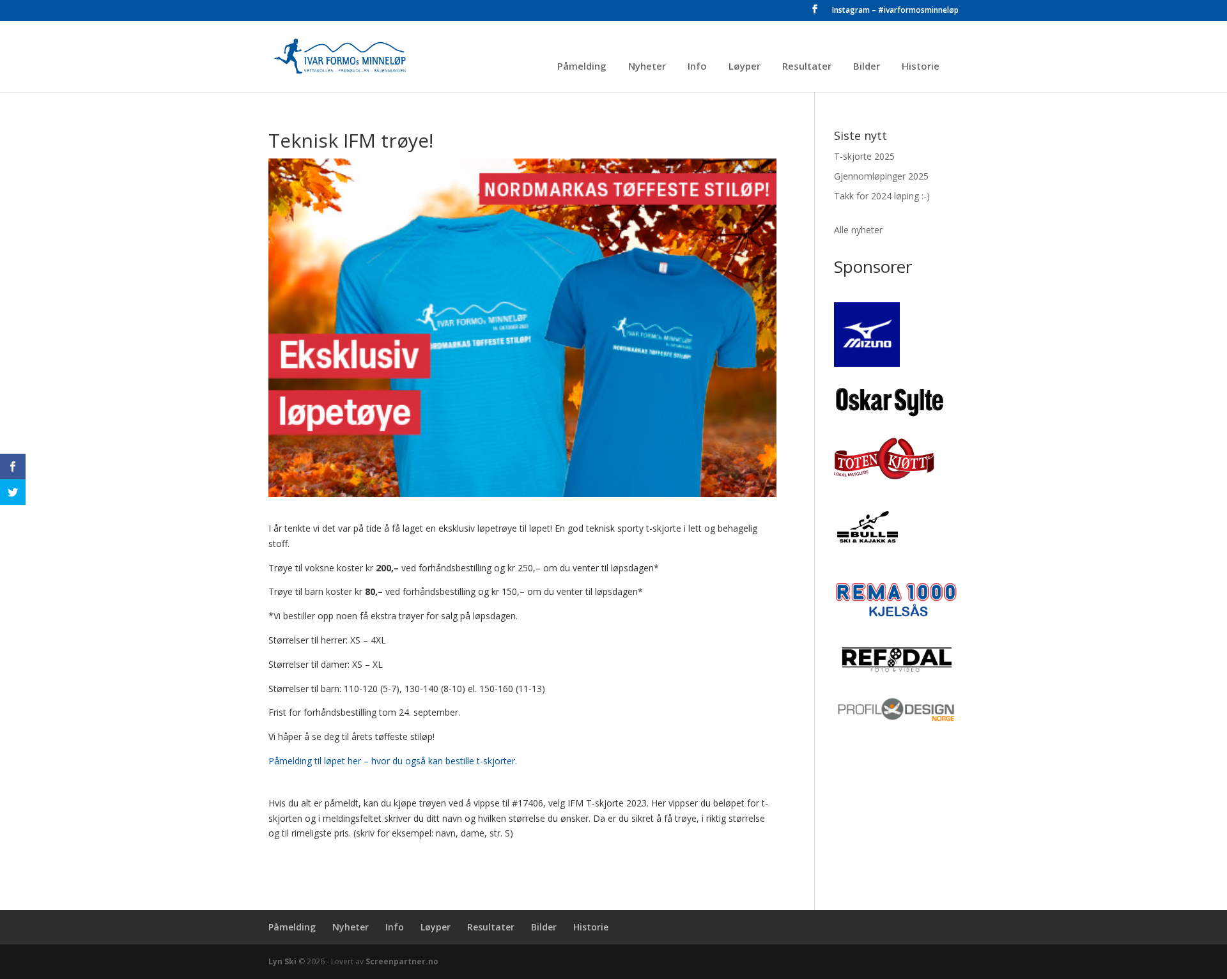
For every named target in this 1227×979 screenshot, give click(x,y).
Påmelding (581, 66)
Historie (920, 66)
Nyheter (647, 66)
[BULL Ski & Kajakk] (866, 552)
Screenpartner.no (402, 961)
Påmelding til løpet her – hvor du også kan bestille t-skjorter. (392, 761)
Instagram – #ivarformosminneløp (895, 10)
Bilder (866, 66)
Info (697, 66)
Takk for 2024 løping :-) (882, 196)
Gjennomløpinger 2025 (881, 176)
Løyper (744, 66)
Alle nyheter (858, 230)
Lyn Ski (282, 961)
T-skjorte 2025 (864, 156)
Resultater (806, 66)
